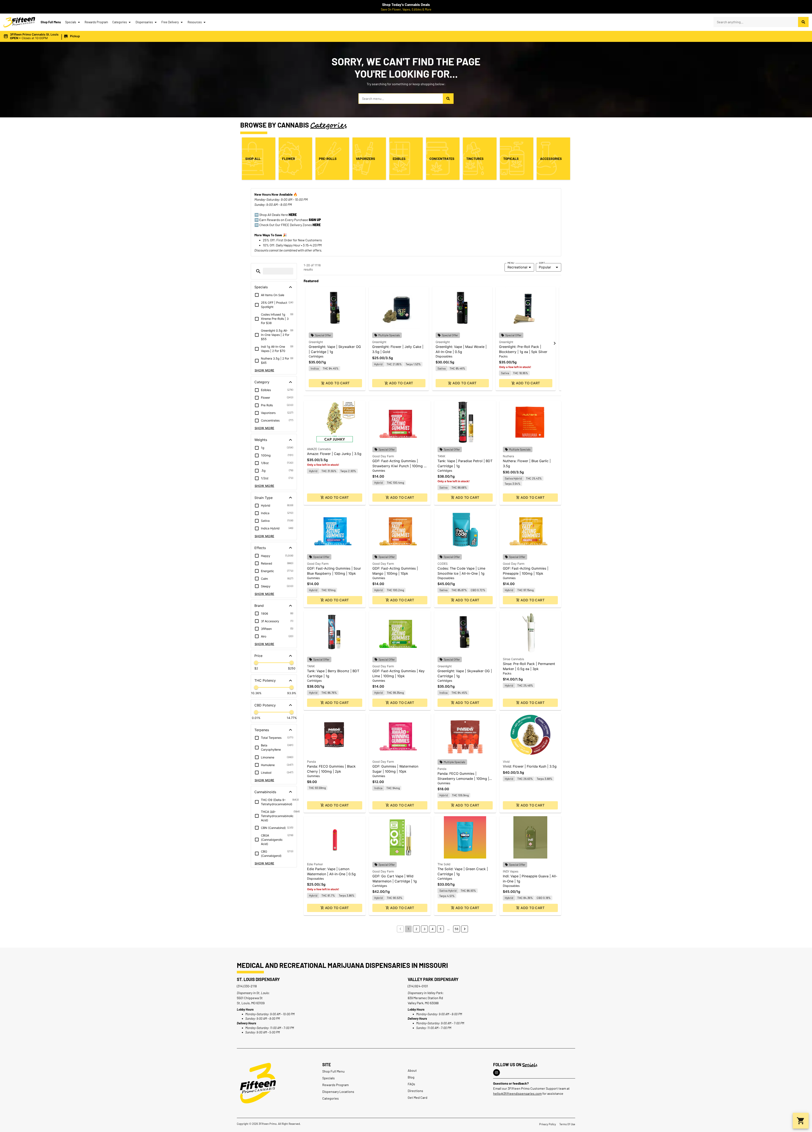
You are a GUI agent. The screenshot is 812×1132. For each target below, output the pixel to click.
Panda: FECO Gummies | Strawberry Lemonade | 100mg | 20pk (463, 778)
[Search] (803, 22)
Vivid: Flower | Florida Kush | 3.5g (530, 766)
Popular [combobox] (545, 267)
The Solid (444, 864)
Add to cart (338, 383)
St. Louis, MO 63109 (251, 1003)
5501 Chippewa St (250, 998)
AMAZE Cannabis (319, 449)
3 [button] (424, 929)
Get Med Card (417, 1097)
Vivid (506, 761)
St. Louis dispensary (258, 979)
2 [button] (416, 929)
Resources (195, 22)
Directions (415, 1091)
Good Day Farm (383, 456)
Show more (264, 370)
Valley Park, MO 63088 (423, 1003)
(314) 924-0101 (418, 986)
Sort (542, 262)
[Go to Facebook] (496, 1072)
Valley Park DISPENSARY (433, 979)
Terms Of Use (567, 1124)
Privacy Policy (547, 1124)
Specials (70, 22)
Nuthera (508, 456)
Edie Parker (315, 864)
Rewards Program (96, 22)
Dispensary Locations (338, 1091)
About (412, 1070)
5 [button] (441, 929)
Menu (511, 262)
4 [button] (432, 929)
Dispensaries (144, 22)
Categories (119, 22)
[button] (42, 36)
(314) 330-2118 (247, 986)
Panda (311, 761)
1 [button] (408, 929)
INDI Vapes (510, 871)
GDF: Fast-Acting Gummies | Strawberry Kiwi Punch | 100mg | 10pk (398, 466)
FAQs (411, 1084)
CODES (443, 563)
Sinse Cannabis (513, 659)
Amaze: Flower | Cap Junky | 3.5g (334, 454)
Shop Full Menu (51, 22)
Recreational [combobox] (517, 267)
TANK (441, 456)
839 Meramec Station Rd (425, 998)
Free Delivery (170, 22)
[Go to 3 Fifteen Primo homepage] (19, 22)
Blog (411, 1077)
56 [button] (456, 929)
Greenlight (316, 342)
